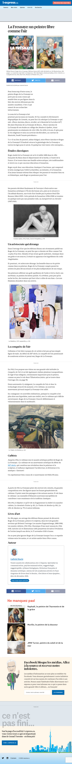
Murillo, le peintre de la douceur (42, 624)
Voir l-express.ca (9, 743)
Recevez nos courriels (62, 3)
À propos (13, 758)
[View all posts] (19, 580)
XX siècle (12, 465)
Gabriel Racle (16, 559)
